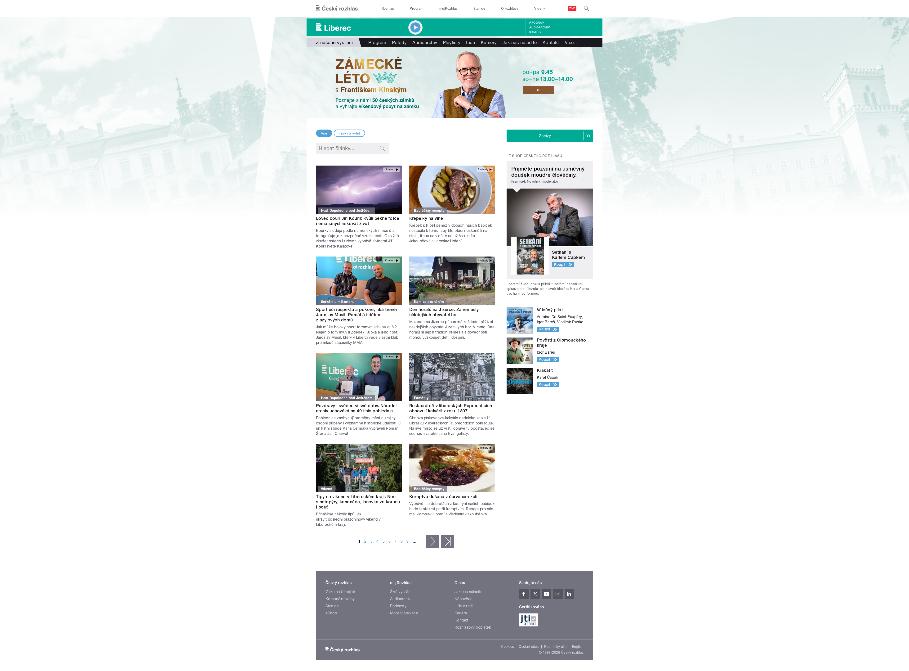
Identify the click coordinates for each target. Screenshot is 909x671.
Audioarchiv (539, 27)
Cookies (507, 646)
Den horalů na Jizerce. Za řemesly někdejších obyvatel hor (444, 312)
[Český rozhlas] (337, 8)
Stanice (479, 8)
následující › (432, 541)
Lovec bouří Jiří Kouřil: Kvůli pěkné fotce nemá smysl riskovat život (357, 221)
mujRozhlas (448, 8)
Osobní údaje (529, 646)
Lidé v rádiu (464, 606)
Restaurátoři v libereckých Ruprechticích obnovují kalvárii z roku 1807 (450, 408)
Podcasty (398, 606)
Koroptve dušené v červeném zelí (443, 496)
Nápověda (463, 599)
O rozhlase (509, 8)
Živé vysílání (400, 592)
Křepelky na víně (426, 218)
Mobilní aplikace (404, 613)
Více (571, 42)
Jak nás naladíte (520, 42)
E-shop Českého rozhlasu (535, 156)
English (578, 646)
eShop (331, 613)
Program (416, 8)
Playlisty (451, 42)
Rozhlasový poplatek (472, 627)
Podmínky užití (555, 646)
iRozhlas (387, 8)
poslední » (447, 541)
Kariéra (460, 613)
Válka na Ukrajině (340, 592)
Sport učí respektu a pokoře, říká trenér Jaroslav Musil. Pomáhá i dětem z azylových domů (356, 314)
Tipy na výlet (349, 133)
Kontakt (551, 42)
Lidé (470, 42)
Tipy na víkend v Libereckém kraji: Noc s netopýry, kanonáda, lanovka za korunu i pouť (358, 501)
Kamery (535, 32)
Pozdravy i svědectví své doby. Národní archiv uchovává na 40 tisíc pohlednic (356, 408)
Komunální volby (340, 599)
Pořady (399, 42)
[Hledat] (586, 8)
